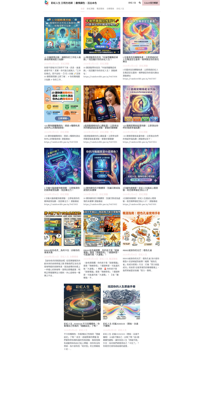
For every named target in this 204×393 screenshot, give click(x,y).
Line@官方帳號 (151, 3)
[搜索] (140, 3)
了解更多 (29, 377)
